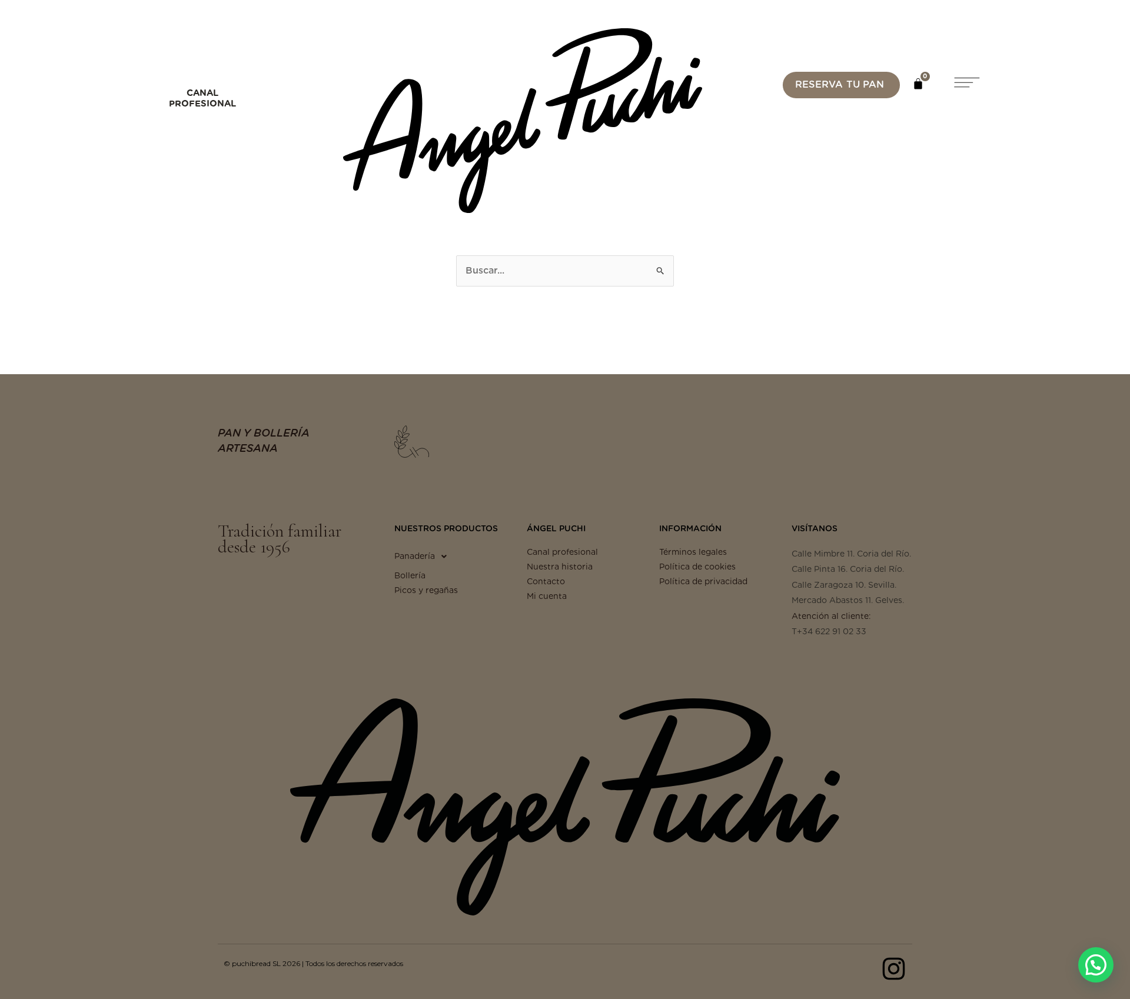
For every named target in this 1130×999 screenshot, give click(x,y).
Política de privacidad (703, 581)
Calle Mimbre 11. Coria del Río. (851, 553)
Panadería (414, 556)
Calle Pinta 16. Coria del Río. (848, 569)
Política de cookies (697, 566)
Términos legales (693, 552)
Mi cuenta (547, 596)
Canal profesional (562, 552)
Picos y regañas (426, 590)
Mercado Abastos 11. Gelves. (848, 600)
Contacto (546, 581)
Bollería (410, 575)
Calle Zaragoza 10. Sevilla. (844, 585)
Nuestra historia (560, 566)
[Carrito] (918, 83)
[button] (966, 84)
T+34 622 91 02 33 (829, 631)
